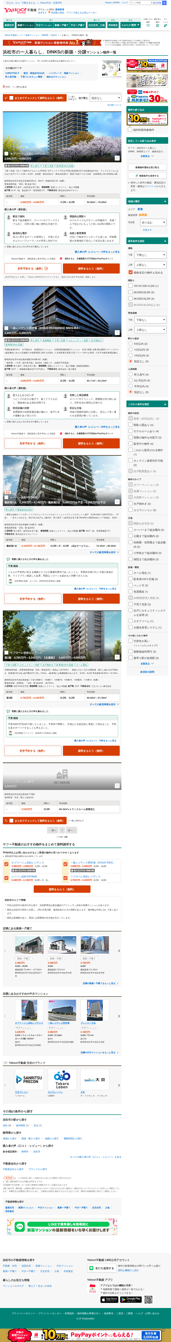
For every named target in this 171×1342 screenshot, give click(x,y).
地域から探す (10, 1138)
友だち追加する (104, 1268)
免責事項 (108, 1313)
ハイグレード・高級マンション (64, 73)
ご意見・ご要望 (124, 1313)
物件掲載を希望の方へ (89, 1313)
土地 (102, 25)
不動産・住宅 (10, 1265)
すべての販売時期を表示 (103, 552)
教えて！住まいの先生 (40, 1285)
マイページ (150, 186)
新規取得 (59, 9)
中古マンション (44, 25)
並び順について (114, 104)
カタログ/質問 (128, 25)
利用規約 (69, 1313)
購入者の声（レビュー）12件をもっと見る (97, 251)
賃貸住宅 (9, 25)
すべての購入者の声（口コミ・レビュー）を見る (95, 1156)
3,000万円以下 (12, 73)
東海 (140, 209)
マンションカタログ (13, 1285)
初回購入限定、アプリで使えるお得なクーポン (74, 12)
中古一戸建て (78, 25)
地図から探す (52, 1138)
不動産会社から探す (13, 1169)
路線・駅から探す (31, 1138)
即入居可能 (10, 76)
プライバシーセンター (50, 1313)
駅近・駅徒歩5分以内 (34, 73)
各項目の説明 (147, 671)
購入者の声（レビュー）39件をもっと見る (97, 426)
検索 (164, 3)
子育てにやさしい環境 (31, 76)
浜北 (36, 1125)
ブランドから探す (38, 1169)
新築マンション (26, 25)
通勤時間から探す (73, 1138)
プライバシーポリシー (23, 1313)
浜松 (5, 1125)
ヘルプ (124, 2)
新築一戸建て (62, 25)
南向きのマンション (56, 76)
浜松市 (36, 1151)
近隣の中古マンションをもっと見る (98, 1052)
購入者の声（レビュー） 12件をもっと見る (95, 740)
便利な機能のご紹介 (128, 1270)
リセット (147, 229)
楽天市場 (157, 2)
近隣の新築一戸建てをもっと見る (99, 983)
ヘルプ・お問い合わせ (147, 1313)
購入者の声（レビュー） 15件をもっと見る (95, 588)
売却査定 (113, 25)
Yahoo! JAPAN (112, 2)
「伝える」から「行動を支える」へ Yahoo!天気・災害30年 (33, 2)
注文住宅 (93, 25)
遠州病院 (20, 1125)
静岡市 (25, 1151)
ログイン (42, 12)
